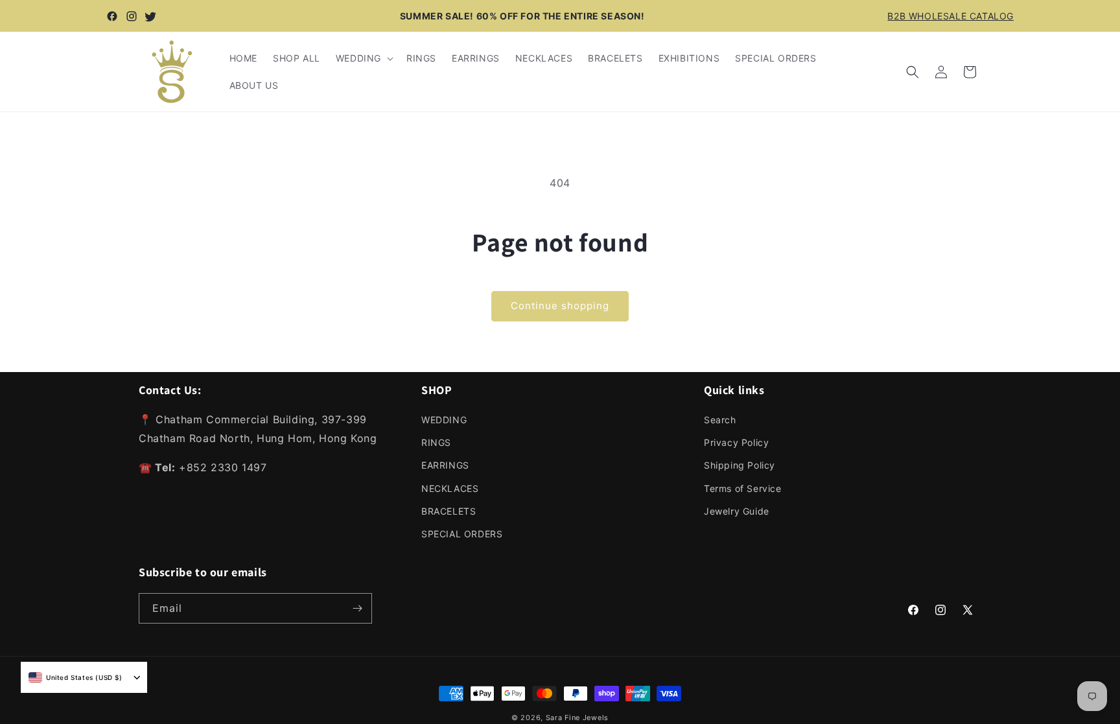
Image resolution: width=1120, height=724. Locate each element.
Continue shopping (560, 305)
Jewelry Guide (736, 511)
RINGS (436, 442)
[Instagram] (131, 16)
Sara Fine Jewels (577, 717)
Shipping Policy (739, 465)
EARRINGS (445, 465)
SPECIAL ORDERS (461, 533)
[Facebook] (112, 16)
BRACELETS (448, 511)
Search (720, 419)
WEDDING (444, 419)
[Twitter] (151, 16)
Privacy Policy (736, 442)
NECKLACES (449, 488)
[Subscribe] (357, 608)
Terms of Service (743, 488)
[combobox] (75, 677)
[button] (363, 58)
